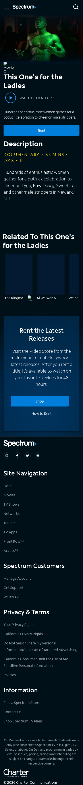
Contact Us (12, 711)
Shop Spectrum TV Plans (23, 721)
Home (9, 485)
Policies (10, 674)
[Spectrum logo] (24, 7)
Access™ (11, 550)
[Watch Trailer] (10, 98)
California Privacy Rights (23, 633)
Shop (40, 401)
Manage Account (17, 578)
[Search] (75, 7)
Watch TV (11, 596)
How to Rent (41, 413)
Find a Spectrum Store (21, 702)
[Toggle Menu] (6, 7)
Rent (41, 130)
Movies (9, 495)
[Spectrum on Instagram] (7, 455)
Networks (11, 513)
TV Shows (11, 504)
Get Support (13, 587)
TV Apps (10, 532)
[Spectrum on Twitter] (27, 455)
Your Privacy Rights (19, 624)
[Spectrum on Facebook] (17, 455)
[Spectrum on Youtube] (38, 455)
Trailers (9, 522)
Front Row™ (14, 541)
